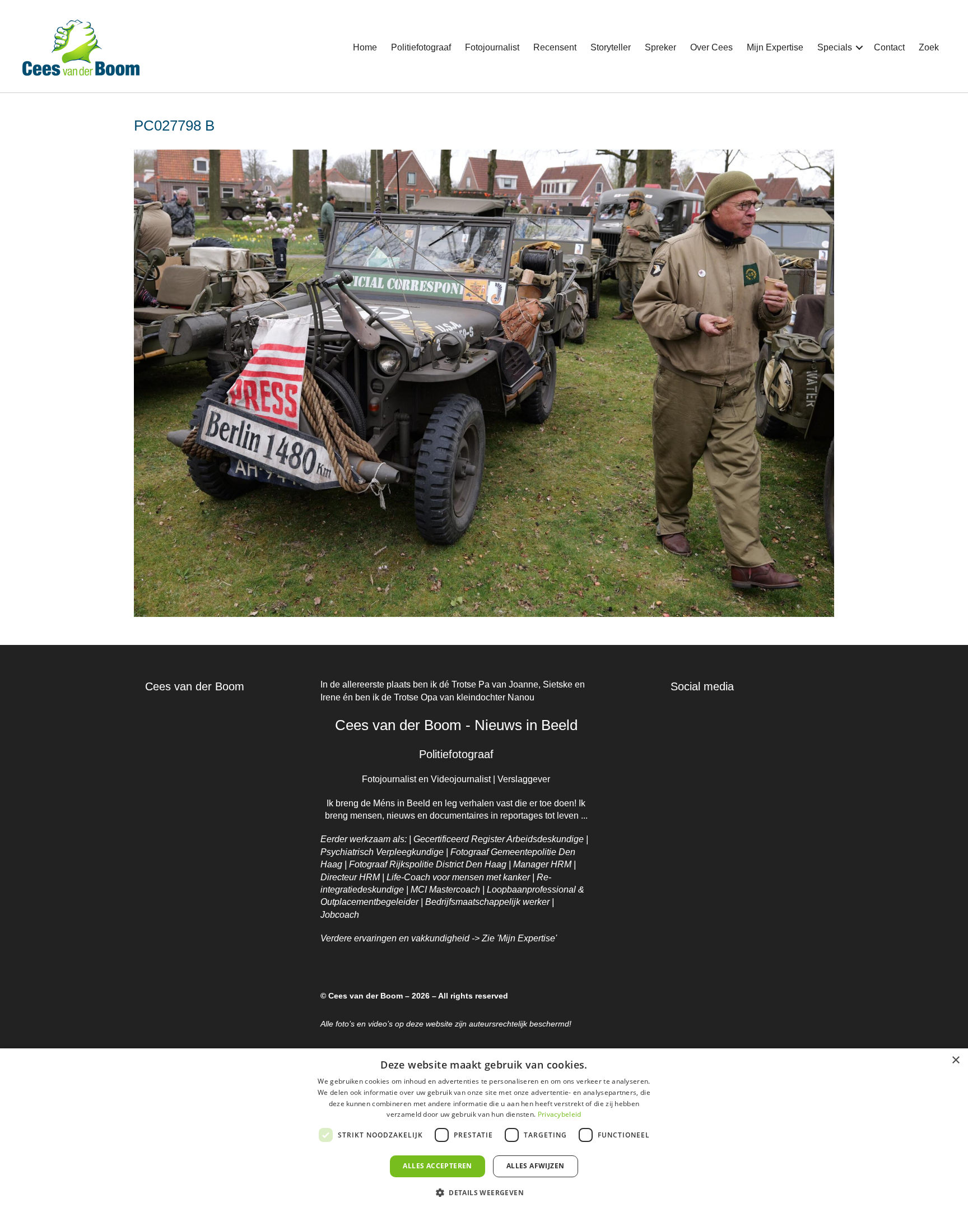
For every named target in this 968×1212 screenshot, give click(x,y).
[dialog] (484, 1130)
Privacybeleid (559, 1114)
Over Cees (711, 47)
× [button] (955, 1060)
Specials (834, 47)
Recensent (554, 47)
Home (365, 47)
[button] (859, 48)
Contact (889, 47)
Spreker (660, 47)
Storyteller (610, 47)
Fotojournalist (492, 47)
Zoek (929, 47)
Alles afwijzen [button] (535, 1166)
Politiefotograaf (421, 47)
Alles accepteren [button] (437, 1166)
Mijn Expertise (775, 47)
